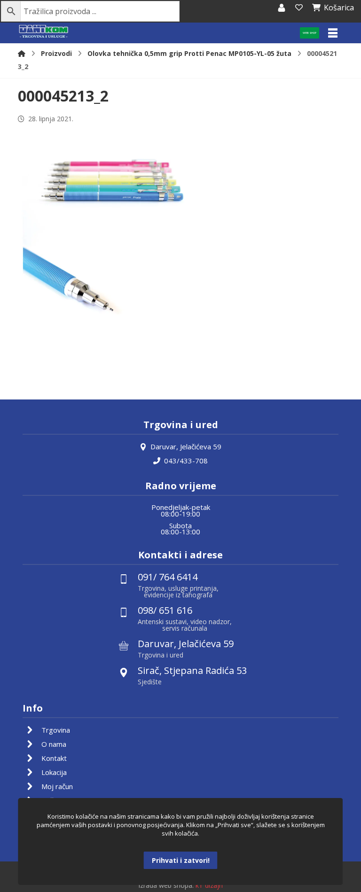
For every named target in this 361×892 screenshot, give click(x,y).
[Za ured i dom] (44, 32)
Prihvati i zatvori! (181, 860)
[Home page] (21, 53)
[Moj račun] (281, 7)
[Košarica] (298, 7)
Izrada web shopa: (166, 885)
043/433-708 (186, 460)
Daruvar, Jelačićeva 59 (185, 446)
